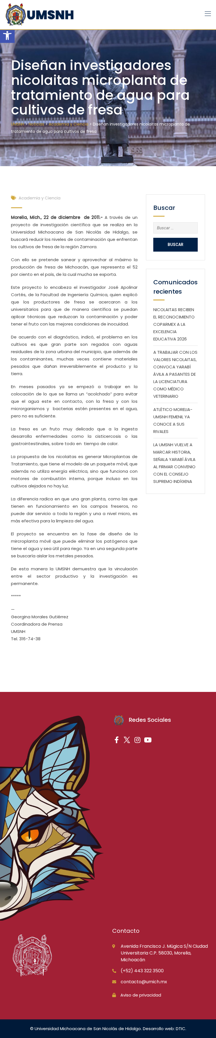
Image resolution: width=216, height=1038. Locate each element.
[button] (7, 35)
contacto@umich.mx (144, 981)
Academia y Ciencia (39, 198)
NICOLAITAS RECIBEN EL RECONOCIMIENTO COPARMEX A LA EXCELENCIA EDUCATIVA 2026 (174, 324)
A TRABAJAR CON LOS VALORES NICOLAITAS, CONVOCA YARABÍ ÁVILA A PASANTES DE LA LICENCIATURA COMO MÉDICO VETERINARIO (175, 374)
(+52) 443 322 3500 (142, 970)
